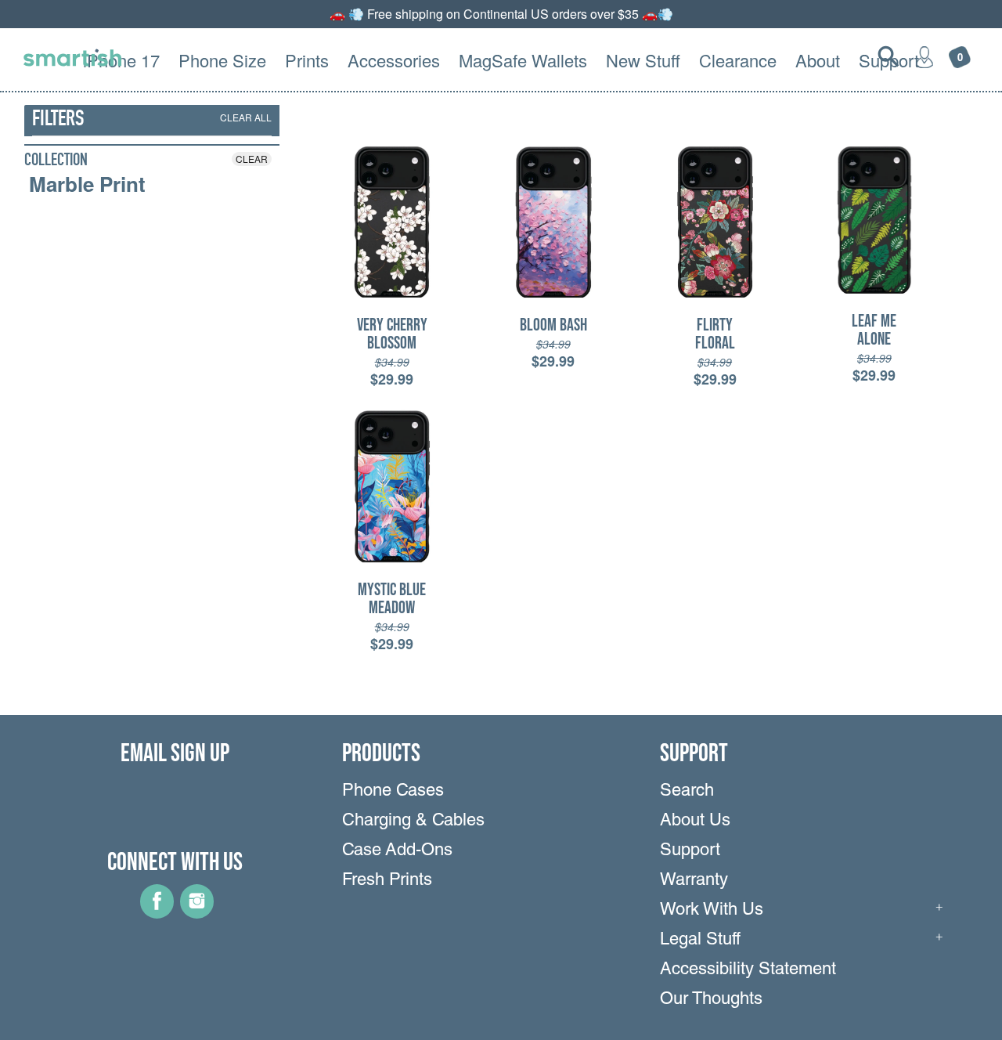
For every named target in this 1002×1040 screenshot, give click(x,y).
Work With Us (711, 910)
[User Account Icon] (924, 56)
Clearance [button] (738, 60)
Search (687, 791)
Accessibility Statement (748, 970)
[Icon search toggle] (888, 56)
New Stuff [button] (643, 60)
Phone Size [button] (222, 60)
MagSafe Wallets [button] (523, 60)
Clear (252, 158)
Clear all (246, 117)
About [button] (817, 60)
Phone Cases (393, 791)
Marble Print (87, 184)
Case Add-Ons (397, 851)
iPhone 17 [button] (121, 60)
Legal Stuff (700, 940)
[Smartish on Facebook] (157, 913)
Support (690, 851)
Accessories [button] (394, 60)
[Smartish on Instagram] (197, 913)
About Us (695, 821)
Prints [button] (307, 60)
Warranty (694, 881)
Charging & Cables (413, 821)
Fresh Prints (387, 881)
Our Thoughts (711, 1000)
